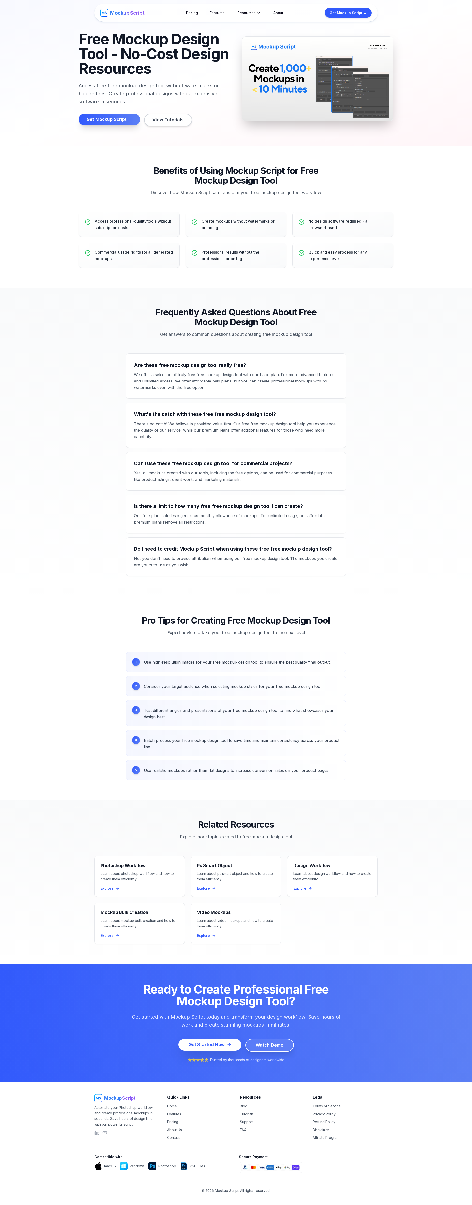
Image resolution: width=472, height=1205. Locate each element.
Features (217, 13)
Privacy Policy (324, 1114)
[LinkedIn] (96, 1132)
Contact (173, 1137)
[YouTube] (104, 1132)
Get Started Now (206, 1044)
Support (246, 1122)
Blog (243, 1106)
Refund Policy (324, 1122)
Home (172, 1106)
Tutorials (247, 1114)
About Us (174, 1130)
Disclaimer (321, 1130)
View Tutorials (168, 119)
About (278, 13)
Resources (246, 13)
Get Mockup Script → (348, 13)
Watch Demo (269, 1045)
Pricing (192, 13)
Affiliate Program (326, 1137)
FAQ (243, 1130)
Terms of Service (327, 1106)
